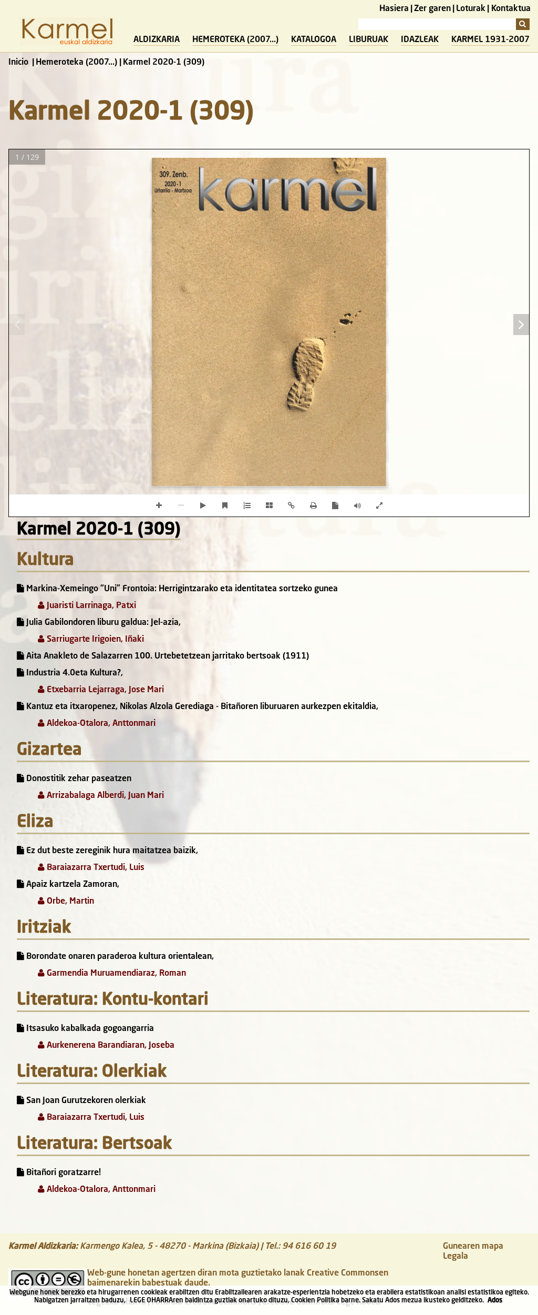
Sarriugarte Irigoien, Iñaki (94, 639)
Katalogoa (313, 40)
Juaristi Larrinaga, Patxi (90, 606)
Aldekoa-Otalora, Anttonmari (100, 724)
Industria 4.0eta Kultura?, (73, 673)
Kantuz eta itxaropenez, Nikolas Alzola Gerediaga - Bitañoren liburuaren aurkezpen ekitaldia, (201, 707)
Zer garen (432, 9)
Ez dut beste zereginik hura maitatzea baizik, (111, 851)
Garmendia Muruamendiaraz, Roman (115, 973)
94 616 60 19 (309, 1246)
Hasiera (394, 9)
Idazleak (420, 40)
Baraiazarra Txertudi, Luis (94, 868)
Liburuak (368, 40)
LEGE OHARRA (151, 1300)
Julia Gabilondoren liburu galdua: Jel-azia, (102, 623)
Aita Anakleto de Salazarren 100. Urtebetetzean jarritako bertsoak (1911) (166, 656)
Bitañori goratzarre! (62, 1173)
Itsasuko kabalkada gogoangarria (89, 1029)
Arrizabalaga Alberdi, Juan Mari (104, 796)
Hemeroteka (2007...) (235, 40)
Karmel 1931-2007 (490, 40)
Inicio (18, 62)
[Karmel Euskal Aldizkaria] (67, 43)
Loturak (470, 9)
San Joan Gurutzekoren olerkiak (85, 1101)
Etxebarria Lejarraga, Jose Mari (104, 690)
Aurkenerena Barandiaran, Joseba (109, 1045)
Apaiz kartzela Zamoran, (71, 885)
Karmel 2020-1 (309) (99, 530)
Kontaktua (511, 9)
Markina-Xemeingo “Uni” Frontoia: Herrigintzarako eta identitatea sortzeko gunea (181, 589)
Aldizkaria (156, 40)
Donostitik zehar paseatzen (77, 779)
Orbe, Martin (69, 901)
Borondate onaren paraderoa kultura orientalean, (119, 957)
